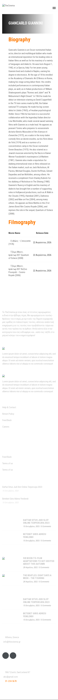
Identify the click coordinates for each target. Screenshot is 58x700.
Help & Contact (9, 407)
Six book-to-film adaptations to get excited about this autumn (38, 561)
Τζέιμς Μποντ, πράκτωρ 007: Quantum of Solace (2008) (19, 255)
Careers (5, 426)
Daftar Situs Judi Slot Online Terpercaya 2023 (22, 487)
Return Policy (8, 413)
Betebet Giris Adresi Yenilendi (15, 498)
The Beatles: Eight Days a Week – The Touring (37, 577)
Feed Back (7, 420)
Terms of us (7, 463)
